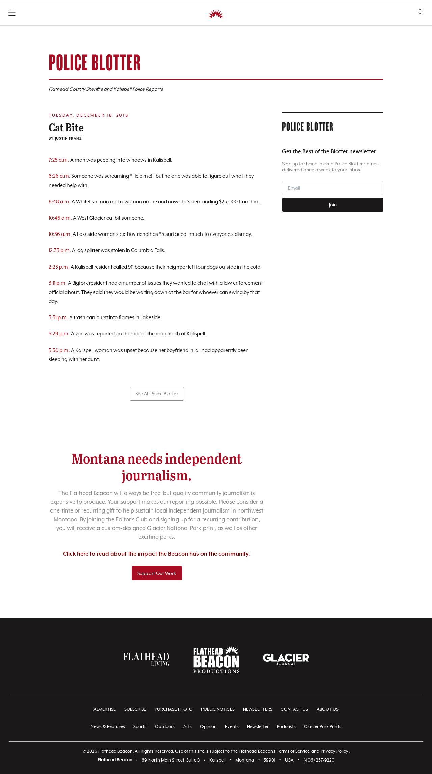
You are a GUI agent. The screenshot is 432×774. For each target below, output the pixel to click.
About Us (328, 709)
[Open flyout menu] (12, 13)
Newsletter (258, 726)
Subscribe (135, 709)
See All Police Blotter (156, 393)
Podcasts (286, 726)
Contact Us (294, 709)
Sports (139, 726)
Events (232, 726)
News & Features (108, 726)
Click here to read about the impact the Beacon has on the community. (156, 554)
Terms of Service (293, 751)
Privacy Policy (334, 751)
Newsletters (257, 709)
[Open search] (421, 12)
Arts (187, 726)
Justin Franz (68, 139)
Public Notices (218, 709)
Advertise (104, 709)
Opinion (208, 726)
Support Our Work (156, 573)
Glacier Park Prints (322, 726)
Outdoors (165, 726)
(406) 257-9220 (318, 760)
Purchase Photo (174, 709)
